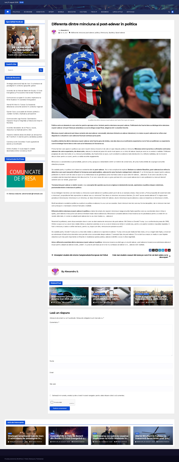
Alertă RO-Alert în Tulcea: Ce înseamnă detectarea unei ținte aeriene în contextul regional (152, 438)
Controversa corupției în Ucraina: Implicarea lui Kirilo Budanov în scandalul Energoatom (110, 438)
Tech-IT (94, 12)
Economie (28, 12)
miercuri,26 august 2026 (19, 441)
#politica (112, 33)
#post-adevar (120, 33)
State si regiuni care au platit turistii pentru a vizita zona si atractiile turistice (151, 299)
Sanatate (40, 12)
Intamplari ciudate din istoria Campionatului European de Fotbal (81, 255)
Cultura (83, 12)
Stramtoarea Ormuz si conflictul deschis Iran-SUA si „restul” (68, 297)
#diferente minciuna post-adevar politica (85, 33)
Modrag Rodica (36, 441)
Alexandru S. (65, 30)
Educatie (72, 12)
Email (51, 372)
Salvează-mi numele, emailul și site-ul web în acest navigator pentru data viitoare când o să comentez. (88, 395)
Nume (52, 361)
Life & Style (118, 12)
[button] (169, 12)
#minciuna (104, 33)
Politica (16, 12)
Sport (51, 12)
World (61, 12)
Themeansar (39, 459)
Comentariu (54, 322)
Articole (130, 12)
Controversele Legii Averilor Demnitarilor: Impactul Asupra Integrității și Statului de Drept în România (24, 121)
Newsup (31, 459)
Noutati (54, 294)
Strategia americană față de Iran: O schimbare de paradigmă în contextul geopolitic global (25, 438)
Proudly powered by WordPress (14, 459)
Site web (53, 384)
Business (105, 12)
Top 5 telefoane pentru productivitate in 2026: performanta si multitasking (108, 299)
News (9, 433)
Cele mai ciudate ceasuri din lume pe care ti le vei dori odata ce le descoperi (140, 256)
